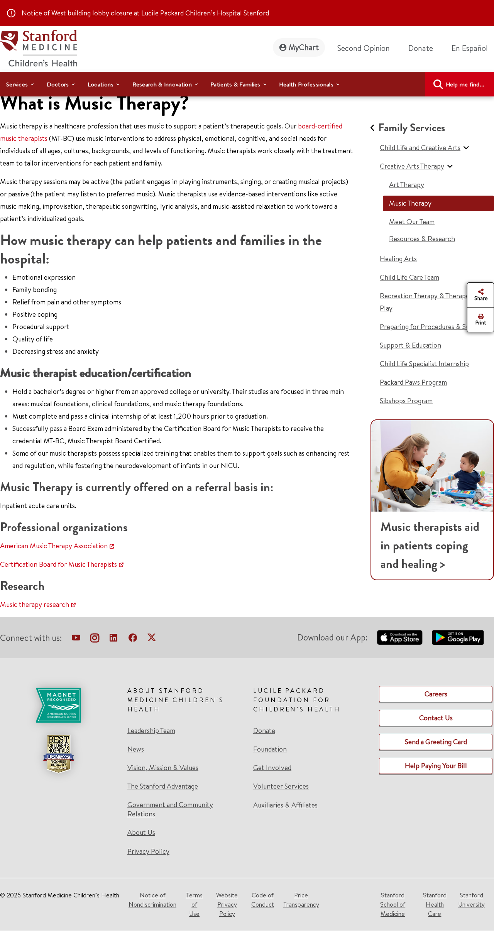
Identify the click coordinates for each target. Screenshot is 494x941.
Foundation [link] (270, 749)
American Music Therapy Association (54, 546)
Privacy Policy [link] (148, 851)
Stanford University (471, 900)
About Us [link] (141, 832)
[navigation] (247, 84)
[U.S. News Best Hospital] (58, 753)
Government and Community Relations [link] (170, 809)
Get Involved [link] (272, 767)
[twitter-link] (151, 639)
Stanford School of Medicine (392, 904)
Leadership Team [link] (151, 730)
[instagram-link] (94, 639)
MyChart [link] (304, 47)
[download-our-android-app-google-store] (458, 637)
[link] (473, 48)
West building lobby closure (91, 13)
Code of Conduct (262, 900)
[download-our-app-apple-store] (400, 637)
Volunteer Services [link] (281, 786)
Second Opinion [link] (363, 48)
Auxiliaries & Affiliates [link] (285, 805)
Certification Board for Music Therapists (58, 564)
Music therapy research (34, 604)
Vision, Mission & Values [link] (162, 767)
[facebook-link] (133, 639)
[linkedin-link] (113, 639)
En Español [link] (470, 48)
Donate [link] (420, 48)
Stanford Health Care (435, 904)
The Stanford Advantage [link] (162, 786)
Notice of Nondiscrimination (152, 900)
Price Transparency (301, 900)
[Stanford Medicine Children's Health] (38, 47)
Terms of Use (194, 904)
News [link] (135, 749)
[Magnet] (58, 705)
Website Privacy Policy (227, 904)
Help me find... (465, 84)
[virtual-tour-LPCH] (76, 639)
